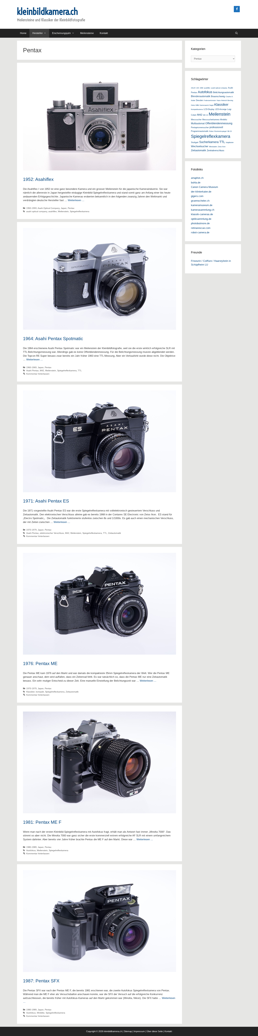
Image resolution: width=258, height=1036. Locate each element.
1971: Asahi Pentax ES (46, 500)
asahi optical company (36, 211)
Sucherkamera (209, 142)
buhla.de (195, 182)
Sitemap (128, 1031)
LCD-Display (209, 109)
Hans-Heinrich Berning (225, 100)
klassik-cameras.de (202, 214)
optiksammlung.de (201, 219)
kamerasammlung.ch (202, 209)
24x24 (193, 88)
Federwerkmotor (210, 100)
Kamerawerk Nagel (207, 105)
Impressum (139, 1031)
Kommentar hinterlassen (37, 374)
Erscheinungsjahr (61, 33)
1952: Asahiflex (38, 179)
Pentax (71, 208)
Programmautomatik (199, 131)
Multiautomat (198, 123)
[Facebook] (237, 9)
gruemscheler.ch (200, 200)
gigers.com (197, 196)
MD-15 (205, 115)
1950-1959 (31, 208)
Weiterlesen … (76, 200)
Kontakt (104, 33)
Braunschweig (218, 96)
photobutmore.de (200, 223)
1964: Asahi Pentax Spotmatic (53, 338)
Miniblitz (40, 1013)
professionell (216, 127)
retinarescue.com (200, 228)
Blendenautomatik (200, 96)
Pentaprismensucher (200, 127)
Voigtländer (230, 142)
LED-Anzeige (220, 109)
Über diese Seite (155, 1031)
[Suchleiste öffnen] (236, 33)
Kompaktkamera (197, 109)
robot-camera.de (200, 232)
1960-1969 (31, 367)
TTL (80, 370)
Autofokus (31, 850)
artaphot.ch (197, 178)
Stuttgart (194, 142)
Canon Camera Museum (204, 187)
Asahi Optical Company (49, 208)
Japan (64, 208)
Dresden (199, 100)
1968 (201, 88)
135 (197, 88)
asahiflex (52, 211)
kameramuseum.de (201, 205)
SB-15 (229, 131)
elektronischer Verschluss (52, 533)
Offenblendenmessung (218, 123)
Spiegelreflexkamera (79, 211)
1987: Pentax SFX (41, 980)
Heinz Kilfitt (195, 105)
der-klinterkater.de (201, 191)
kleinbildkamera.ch (47, 11)
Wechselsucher (199, 146)
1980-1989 (31, 847)
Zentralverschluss (215, 150)
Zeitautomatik (114, 533)
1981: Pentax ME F (42, 822)
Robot (211, 131)
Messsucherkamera (210, 119)
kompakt (40, 692)
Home (23, 33)
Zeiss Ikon (221, 146)
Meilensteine (87, 33)
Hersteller (37, 33)
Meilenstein (63, 211)
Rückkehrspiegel (220, 131)
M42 (42, 370)
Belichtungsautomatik (223, 92)
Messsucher (196, 119)
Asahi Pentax (32, 370)
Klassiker (30, 692)
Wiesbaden (213, 146)
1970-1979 (31, 530)
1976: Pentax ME (40, 663)
